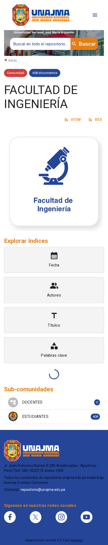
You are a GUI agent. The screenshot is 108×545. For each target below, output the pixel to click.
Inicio (13, 60)
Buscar (87, 44)
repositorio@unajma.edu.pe (43, 490)
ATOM (76, 120)
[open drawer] (95, 15)
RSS (98, 120)
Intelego (77, 540)
